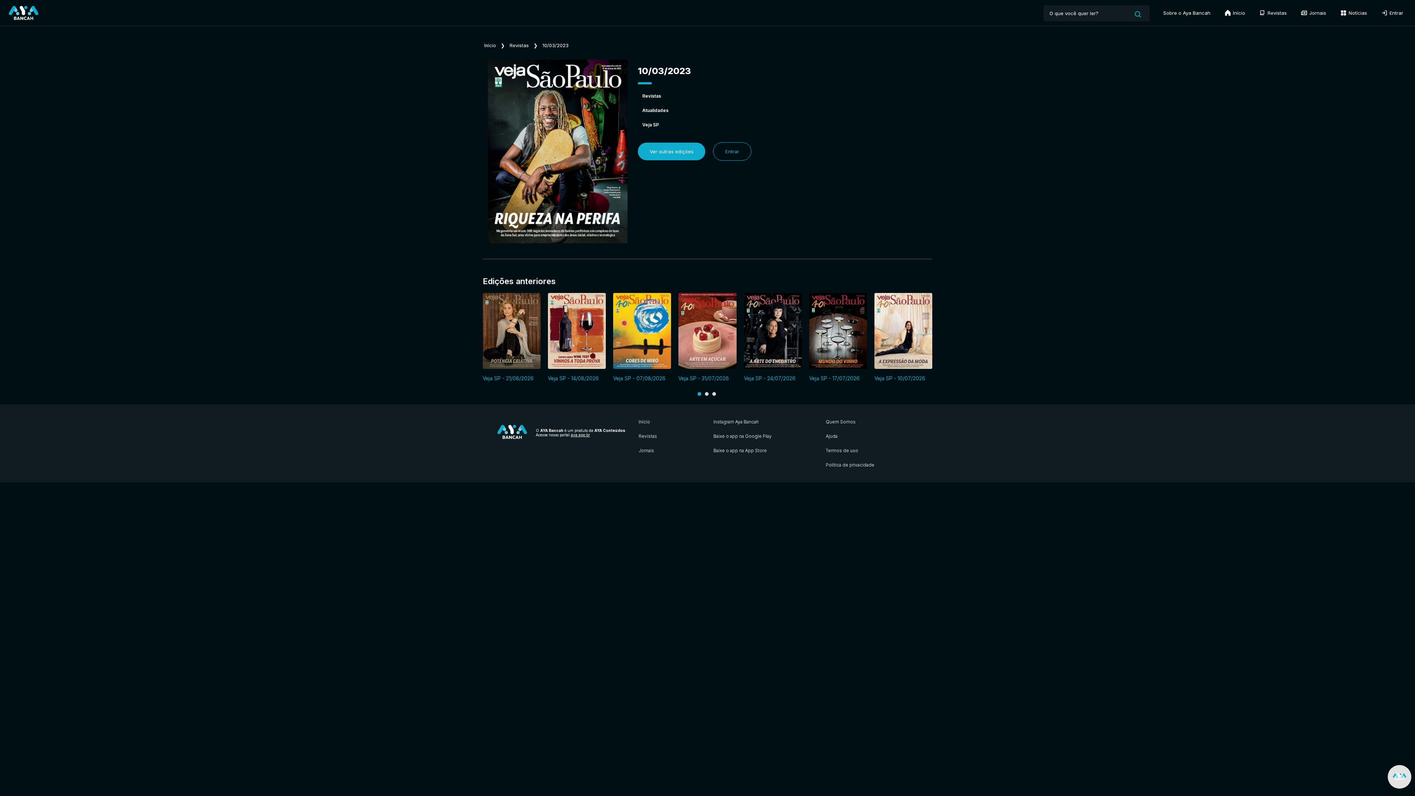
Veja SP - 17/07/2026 (834, 378)
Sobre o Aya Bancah (1186, 13)
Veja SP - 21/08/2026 (508, 378)
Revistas (1276, 13)
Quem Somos (841, 422)
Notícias (1357, 13)
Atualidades (655, 110)
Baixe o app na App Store (740, 450)
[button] (699, 394)
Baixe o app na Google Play (742, 436)
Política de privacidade (850, 465)
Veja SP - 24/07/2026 (770, 378)
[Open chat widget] (1399, 777)
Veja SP (650, 125)
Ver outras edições (671, 151)
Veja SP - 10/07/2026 (899, 378)
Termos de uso (842, 450)
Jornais (1317, 13)
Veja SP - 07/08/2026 (639, 378)
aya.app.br (580, 435)
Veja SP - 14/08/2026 (573, 378)
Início (1238, 13)
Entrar (1395, 13)
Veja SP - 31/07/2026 (703, 378)
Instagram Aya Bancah (736, 422)
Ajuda (832, 436)
